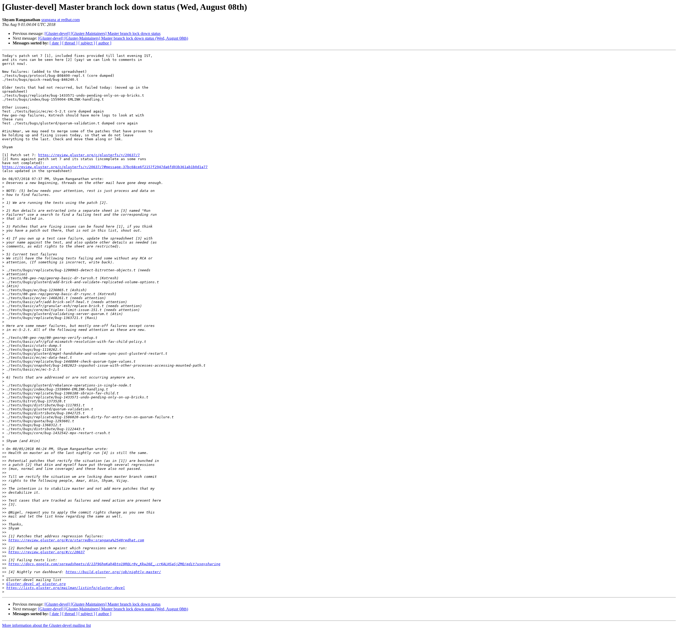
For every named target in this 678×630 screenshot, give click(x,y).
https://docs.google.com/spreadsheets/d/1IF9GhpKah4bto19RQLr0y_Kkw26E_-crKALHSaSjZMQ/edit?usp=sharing (114, 564)
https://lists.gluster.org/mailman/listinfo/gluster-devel (65, 588)
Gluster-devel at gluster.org (36, 584)
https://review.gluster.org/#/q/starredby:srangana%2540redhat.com (76, 540)
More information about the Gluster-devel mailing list (46, 625)
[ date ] (55, 43)
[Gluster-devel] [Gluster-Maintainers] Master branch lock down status (102, 33)
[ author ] (103, 43)
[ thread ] (69, 43)
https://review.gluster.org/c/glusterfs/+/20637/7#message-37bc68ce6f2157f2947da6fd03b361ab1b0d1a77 (105, 167)
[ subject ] (86, 43)
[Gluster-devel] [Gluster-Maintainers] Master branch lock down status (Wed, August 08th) (113, 38)
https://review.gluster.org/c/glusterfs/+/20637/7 (89, 155)
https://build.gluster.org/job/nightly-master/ (113, 572)
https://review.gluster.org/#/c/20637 (46, 552)
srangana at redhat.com (60, 19)
